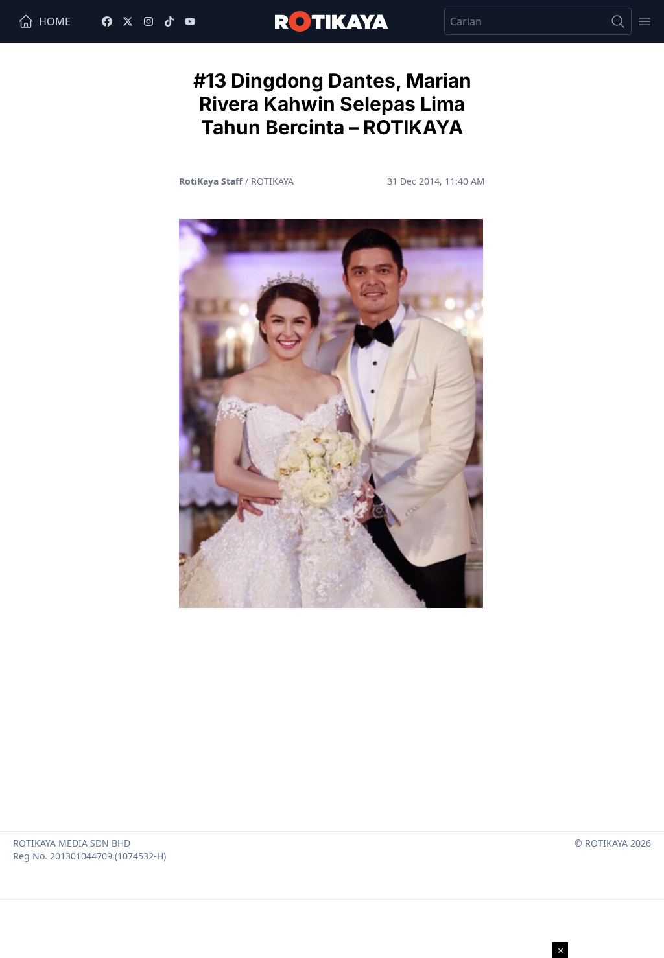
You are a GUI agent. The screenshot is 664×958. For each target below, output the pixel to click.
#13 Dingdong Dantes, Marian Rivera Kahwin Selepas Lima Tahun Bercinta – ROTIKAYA (332, 104)
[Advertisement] (332, 714)
